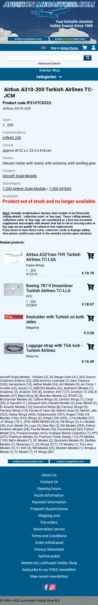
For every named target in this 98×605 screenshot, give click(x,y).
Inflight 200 (12, 138)
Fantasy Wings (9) (75, 407)
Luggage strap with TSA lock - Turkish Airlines (54, 348)
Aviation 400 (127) (56, 392)
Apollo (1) (25, 388)
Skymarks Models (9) (69, 440)
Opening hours (49, 488)
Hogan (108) (75, 414)
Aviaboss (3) (9, 392)
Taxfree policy (49, 556)
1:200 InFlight (60, 189)
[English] (43, 47)
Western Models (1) (69, 448)
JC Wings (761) (11, 422)
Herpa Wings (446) (22, 414)
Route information (49, 495)
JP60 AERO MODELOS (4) (41, 422)
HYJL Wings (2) (31, 418)
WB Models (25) (43, 448)
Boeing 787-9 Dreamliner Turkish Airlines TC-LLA (49, 288)
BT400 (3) (75, 396)
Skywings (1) (25, 444)
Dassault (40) (37, 403)
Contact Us (49, 482)
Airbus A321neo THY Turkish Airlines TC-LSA (53, 257)
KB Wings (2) (69, 422)
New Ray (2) (50, 426)
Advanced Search (49, 63)
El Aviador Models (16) (16, 407)
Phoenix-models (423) (32, 433)
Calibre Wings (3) (45, 399)
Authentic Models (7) (78, 388)
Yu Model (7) (23, 452)
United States (69, 48)
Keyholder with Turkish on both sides (55, 319)
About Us (49, 475)
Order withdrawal (49, 543)
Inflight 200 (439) (55, 418)
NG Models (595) (72, 426)
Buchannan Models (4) (16, 399)
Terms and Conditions (49, 536)
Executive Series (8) (46, 407)
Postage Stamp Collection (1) (69, 433)
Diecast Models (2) (61, 403)
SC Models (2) (43, 440)
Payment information (49, 502)
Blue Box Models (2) (53, 396)
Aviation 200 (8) (30, 392)
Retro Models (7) (20, 440)
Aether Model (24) (45, 384)
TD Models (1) (68, 444)
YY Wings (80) (44, 452)
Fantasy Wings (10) (14, 410)
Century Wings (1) (71, 399)
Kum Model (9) (17, 426)
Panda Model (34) (43, 429)
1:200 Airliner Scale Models (24, 189)
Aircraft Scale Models (20, 176)
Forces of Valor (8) (42, 410)
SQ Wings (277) (46, 444)
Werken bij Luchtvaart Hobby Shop (49, 563)
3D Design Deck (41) (63, 377)
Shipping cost (49, 516)
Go (87, 58)
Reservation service (49, 529)
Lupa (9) (35, 426)
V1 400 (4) (23, 448)
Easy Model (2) (86, 403)
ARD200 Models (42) (47, 388)
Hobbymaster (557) (51, 414)
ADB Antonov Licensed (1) (51, 381)
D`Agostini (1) (17, 403)
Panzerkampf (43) (70, 429)
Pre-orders (49, 522)
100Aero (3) (39, 377)
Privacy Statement (49, 549)
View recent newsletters (49, 576)
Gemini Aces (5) (67, 410)
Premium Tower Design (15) (58, 437)
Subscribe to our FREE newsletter (49, 570)
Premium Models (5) (23, 437)
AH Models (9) (69, 384)
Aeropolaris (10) (20, 384)
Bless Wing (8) (28, 396)
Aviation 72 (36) (82, 392)
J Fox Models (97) (81, 418)
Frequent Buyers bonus (49, 509)
